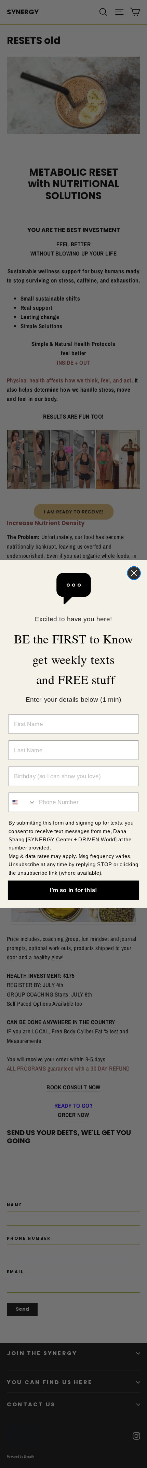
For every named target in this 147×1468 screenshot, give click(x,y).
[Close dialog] (134, 573)
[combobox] (22, 802)
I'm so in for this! (73, 890)
